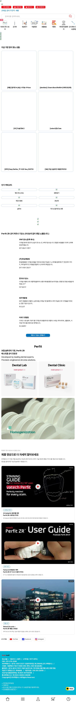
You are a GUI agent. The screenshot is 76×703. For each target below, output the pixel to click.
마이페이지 (41, 7)
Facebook (28, 639)
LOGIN (7, 7)
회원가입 (19, 7)
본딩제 (57, 201)
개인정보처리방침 (8, 683)
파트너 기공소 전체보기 (38, 335)
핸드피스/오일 (19, 193)
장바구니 (30, 7)
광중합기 (56, 193)
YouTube (15, 639)
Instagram (41, 639)
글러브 (19, 209)
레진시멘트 (19, 201)
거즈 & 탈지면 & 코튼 (56, 209)
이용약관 (5, 685)
